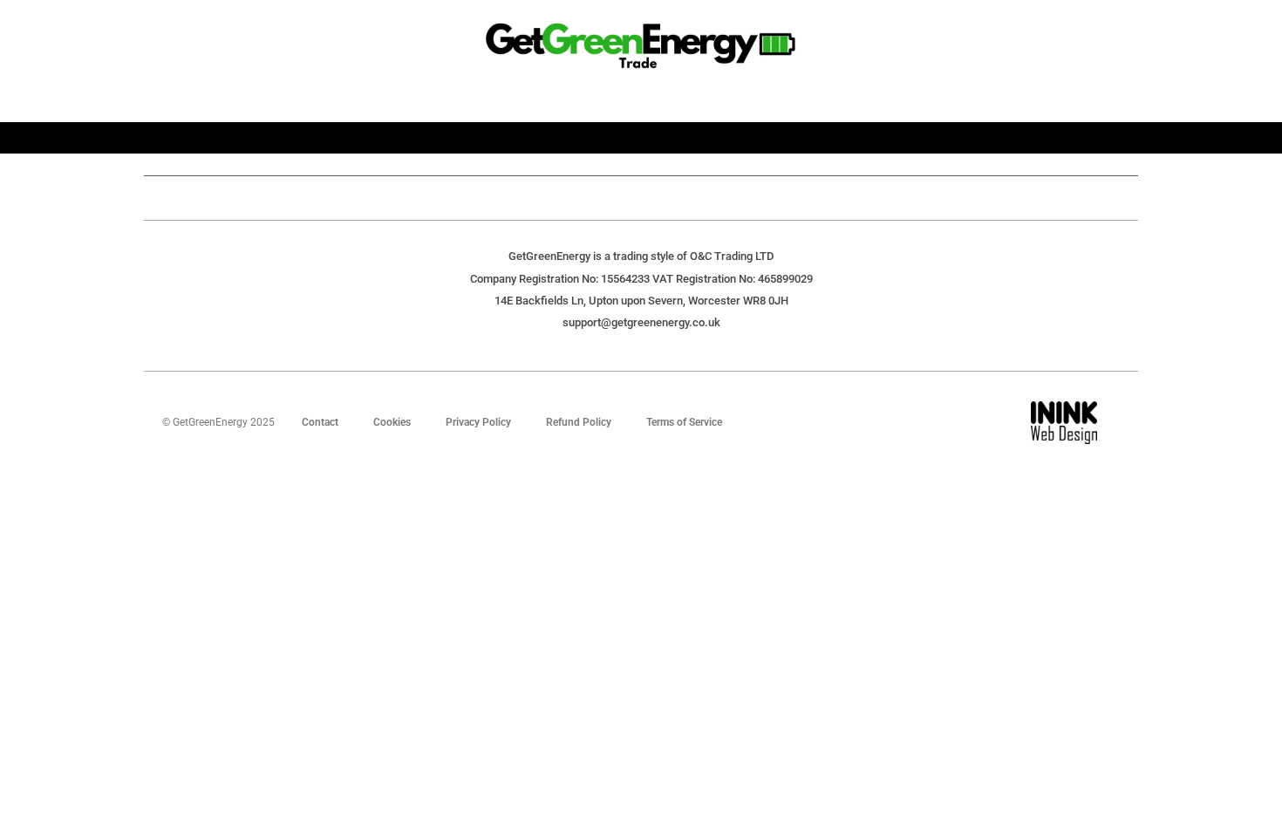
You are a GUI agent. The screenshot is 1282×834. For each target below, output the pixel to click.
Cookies (392, 422)
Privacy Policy (478, 422)
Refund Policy (578, 422)
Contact (320, 422)
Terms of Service (684, 422)
